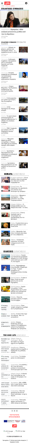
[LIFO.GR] (7, 3)
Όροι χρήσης (6, 440)
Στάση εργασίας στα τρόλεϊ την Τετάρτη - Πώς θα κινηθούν (8, 99)
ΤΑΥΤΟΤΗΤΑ (14, 415)
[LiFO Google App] (8, 431)
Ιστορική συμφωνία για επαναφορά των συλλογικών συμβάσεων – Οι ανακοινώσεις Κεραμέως (9, 76)
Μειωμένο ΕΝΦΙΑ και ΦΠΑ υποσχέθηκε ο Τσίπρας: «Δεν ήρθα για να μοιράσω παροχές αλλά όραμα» (9, 142)
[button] (2, 3)
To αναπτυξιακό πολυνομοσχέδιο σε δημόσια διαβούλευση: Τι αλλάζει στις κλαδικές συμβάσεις (9, 119)
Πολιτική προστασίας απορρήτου (18, 440)
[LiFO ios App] (20, 431)
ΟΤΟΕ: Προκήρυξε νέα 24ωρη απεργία (8, 108)
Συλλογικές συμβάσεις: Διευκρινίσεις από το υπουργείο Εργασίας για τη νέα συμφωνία (8, 62)
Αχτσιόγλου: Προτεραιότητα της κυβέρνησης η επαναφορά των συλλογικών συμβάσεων (9, 154)
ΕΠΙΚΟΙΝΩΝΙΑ (14, 417)
